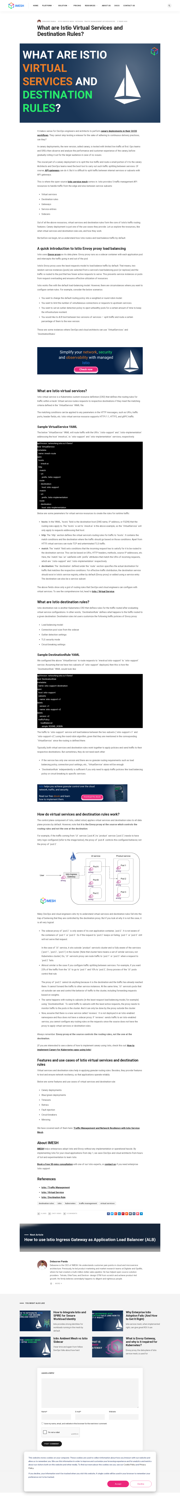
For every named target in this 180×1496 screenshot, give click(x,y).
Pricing (77, 6)
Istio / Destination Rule (53, 1197)
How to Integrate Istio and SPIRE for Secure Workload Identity (69, 1316)
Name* (44, 1412)
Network (79, 21)
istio (59, 1203)
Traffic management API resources (99, 21)
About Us (106, 6)
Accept (118, 1484)
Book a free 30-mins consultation (55, 1164)
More (57, 1284)
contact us (110, 1164)
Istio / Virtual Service (103, 591)
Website (112, 1412)
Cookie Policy (129, 1464)
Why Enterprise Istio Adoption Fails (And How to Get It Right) (141, 1316)
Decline (141, 1484)
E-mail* (78, 1412)
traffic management (88, 1203)
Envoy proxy (54, 254)
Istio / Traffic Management (55, 1187)
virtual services (107, 1203)
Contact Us (129, 6)
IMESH (40, 1148)
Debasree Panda (49, 21)
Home (35, 6)
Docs (116, 6)
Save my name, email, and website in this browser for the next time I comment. (75, 1424)
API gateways (52, 170)
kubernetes (70, 1203)
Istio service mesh (66, 21)
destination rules (46, 1203)
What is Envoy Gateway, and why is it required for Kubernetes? (141, 1342)
